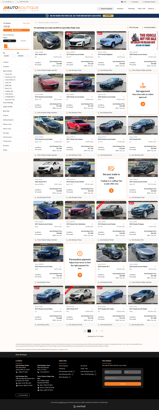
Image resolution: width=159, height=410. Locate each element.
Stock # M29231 (70, 52)
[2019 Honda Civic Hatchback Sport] (80, 210)
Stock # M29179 (70, 221)
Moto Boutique (63, 377)
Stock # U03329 (133, 52)
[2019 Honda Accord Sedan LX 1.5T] (80, 40)
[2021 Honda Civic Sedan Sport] (80, 125)
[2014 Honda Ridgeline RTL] (111, 40)
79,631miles (58, 226)
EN (125, 2)
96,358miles (89, 226)
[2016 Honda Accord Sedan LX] (48, 295)
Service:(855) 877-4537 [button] (25, 385)
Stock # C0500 (102, 306)
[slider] (3, 49)
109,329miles (120, 269)
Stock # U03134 (39, 221)
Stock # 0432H (70, 94)
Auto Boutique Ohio (65, 374)
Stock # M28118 (70, 137)
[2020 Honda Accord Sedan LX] (143, 40)
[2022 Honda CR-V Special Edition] (48, 168)
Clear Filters (26, 23)
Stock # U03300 (39, 52)
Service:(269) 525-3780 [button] (47, 387)
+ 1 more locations (22, 395)
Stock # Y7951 (133, 306)
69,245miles (121, 57)
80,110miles (58, 99)
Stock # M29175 (133, 179)
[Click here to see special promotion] (79, 15)
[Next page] (106, 331)
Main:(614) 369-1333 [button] (24, 383)
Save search (17, 30)
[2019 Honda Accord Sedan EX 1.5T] (111, 210)
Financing (131, 8)
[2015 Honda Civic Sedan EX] (111, 295)
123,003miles (57, 311)
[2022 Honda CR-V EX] (111, 252)
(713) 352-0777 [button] (44, 372)
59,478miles (89, 142)
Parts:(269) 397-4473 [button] (46, 390)
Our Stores (84, 366)
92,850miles (89, 99)
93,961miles (58, 184)
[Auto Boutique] (21, 8)
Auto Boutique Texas (87, 371)
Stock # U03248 (39, 137)
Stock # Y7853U (102, 52)
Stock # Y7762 (102, 94)
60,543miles (152, 57)
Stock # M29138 (70, 179)
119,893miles (89, 311)
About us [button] (151, 8)
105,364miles (152, 311)
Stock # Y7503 (133, 137)
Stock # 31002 (70, 306)
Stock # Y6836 (39, 306)
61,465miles (58, 142)
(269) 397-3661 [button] (24, 2)
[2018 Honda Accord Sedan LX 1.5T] (111, 125)
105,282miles (120, 311)
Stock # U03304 (133, 264)
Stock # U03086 (39, 94)
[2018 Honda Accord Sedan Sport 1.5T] (80, 168)
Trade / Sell (141, 8)
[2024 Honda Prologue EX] (143, 210)
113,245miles (120, 226)
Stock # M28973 (39, 264)
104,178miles (152, 184)
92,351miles (58, 269)
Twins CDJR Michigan (87, 374)
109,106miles (89, 184)
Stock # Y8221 (133, 221)
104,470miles (57, 57)
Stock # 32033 (101, 221)
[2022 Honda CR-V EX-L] (80, 295)
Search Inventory (106, 9)
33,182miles (152, 226)
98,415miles (152, 269)
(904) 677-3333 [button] (23, 372)
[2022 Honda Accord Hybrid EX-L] (143, 252)
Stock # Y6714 (102, 264)
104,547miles (120, 99)
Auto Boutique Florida (65, 371)
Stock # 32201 (38, 179)
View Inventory (63, 366)
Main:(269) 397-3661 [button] (46, 385)
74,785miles (121, 142)
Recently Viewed (150, 2)
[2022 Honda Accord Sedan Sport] (111, 83)
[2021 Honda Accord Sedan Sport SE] (143, 168)
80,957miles (152, 142)
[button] (8, 2)
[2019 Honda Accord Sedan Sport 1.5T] (48, 83)
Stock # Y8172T (102, 137)
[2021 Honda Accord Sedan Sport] (48, 210)
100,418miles (89, 57)
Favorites (135, 2)
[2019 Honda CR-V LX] (143, 125)
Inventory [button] (120, 8)
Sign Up (123, 384)
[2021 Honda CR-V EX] (48, 40)
